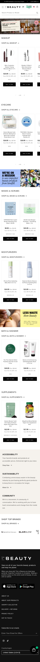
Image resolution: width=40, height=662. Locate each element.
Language (6, 334)
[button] (20, 330)
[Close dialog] (37, 318)
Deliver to (6, 327)
